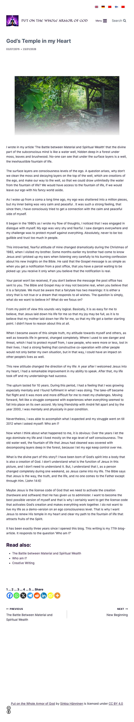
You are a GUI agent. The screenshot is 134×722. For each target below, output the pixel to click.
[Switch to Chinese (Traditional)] (123, 6)
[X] (23, 595)
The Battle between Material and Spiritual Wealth (46, 553)
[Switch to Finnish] (116, 6)
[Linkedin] (44, 595)
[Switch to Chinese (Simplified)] (109, 6)
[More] (57, 595)
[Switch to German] (103, 6)
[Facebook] (10, 595)
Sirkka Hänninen (71, 703)
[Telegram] (30, 595)
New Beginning (117, 612)
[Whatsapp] (16, 595)
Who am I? (19, 558)
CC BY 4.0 (116, 703)
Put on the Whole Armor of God (33, 703)
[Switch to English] (96, 6)
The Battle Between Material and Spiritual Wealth (29, 615)
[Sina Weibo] (50, 595)
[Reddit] (37, 595)
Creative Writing (23, 563)
